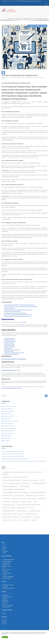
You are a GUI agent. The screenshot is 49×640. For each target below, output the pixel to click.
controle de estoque (25, 77)
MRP (4, 568)
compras (42, 480)
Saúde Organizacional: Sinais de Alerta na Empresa (12, 453)
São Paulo (5, 603)
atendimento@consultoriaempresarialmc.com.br (31, 1)
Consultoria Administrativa (15, 77)
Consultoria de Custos (9, 351)
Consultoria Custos (7, 413)
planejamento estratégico (34, 510)
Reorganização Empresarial (30, 513)
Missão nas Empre (7, 438)
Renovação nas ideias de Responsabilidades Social (13, 456)
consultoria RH (41, 495)
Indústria (4, 622)
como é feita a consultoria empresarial (30, 480)
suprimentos (34, 520)
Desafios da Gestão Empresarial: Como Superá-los (12, 451)
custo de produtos (6, 501)
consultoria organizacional (30, 495)
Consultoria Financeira (9, 342)
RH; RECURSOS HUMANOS (26, 517)
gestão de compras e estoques (35, 77)
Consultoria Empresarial (9, 338)
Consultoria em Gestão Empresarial (11, 349)
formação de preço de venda (8, 504)
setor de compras (36, 517)
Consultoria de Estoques (9, 345)
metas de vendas (30, 507)
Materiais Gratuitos (7, 435)
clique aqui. (22, 324)
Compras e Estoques (6, 77)
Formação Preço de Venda (9, 433)
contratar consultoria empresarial (19, 498)
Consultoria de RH (8, 348)
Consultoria (5, 586)
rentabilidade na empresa (17, 513)
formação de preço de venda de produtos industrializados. (28, 504)
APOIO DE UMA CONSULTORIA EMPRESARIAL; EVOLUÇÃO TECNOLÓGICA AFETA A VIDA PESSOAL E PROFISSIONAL (22, 473)
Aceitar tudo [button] (5, 637)
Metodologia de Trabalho (8, 584)
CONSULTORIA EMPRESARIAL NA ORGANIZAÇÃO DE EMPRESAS (15, 492)
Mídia (4, 549)
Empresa (12, 18)
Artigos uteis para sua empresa (9, 406)
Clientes (31, 18)
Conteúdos (40, 18)
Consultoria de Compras (9, 343)
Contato (45, 18)
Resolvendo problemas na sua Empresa (10, 517)
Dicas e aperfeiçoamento (8, 430)
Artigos (4, 613)
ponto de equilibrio (6, 513)
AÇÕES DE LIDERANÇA (7, 477)
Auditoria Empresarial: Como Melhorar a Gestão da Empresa (14, 458)
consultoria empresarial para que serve (38, 492)
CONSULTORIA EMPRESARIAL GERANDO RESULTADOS (13, 489)
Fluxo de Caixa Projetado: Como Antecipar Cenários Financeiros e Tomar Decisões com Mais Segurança (24, 461)
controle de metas (42, 498)
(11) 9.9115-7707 (15, 1)
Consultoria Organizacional (10, 341)
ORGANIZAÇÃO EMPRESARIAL (8, 510)
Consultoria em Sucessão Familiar (11, 354)
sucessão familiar (26, 520)
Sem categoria (6, 440)
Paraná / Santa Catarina (8, 605)
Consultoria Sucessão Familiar (9, 428)
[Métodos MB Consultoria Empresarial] (9, 10)
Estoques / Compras (7, 566)
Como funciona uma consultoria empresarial (11, 480)
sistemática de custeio (16, 520)
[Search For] (46, 396)
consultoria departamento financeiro (9, 486)
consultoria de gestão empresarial (39, 483)
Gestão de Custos (7, 562)
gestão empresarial (21, 507)
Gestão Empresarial (7, 561)
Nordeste (5, 598)
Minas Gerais (5, 600)
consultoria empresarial (24, 486)
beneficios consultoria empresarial (21, 477)
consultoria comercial (25, 483)
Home (8, 18)
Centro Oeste (6, 601)
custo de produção (15, 501)
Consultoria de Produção (9, 346)
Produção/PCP (6, 564)
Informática (5, 571)
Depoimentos (6, 595)
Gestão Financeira (7, 569)
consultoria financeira (19, 495)
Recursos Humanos (7, 573)
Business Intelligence (7, 578)
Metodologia (26, 18)
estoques (35, 501)
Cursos (35, 18)
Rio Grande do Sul (7, 606)
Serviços (4, 574)
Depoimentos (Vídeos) (7, 596)
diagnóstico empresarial (26, 501)
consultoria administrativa (14, 483)
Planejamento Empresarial (22, 510)
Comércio (5, 620)
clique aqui (23, 322)
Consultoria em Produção (7, 495)
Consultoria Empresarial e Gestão (10, 421)
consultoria (4, 483)
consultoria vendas (6, 498)
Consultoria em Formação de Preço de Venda (14, 352)
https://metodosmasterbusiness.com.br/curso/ (12, 388)
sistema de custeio (6, 520)
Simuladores (5, 551)
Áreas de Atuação (19, 18)
